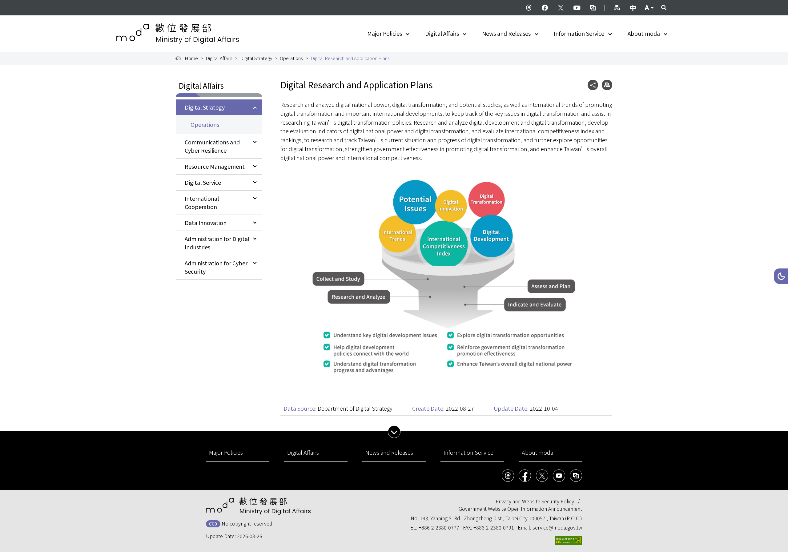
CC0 (213, 523)
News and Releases (506, 33)
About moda (644, 33)
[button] (781, 276)
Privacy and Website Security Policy (535, 501)
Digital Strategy (256, 58)
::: (121, 3)
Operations (291, 58)
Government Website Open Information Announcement (520, 508)
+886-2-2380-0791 (493, 527)
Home (191, 58)
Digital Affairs (442, 33)
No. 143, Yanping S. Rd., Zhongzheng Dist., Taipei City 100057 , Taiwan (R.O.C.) (496, 518)
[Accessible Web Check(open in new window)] (568, 540)
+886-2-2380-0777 (439, 527)
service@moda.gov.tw (557, 527)
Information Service (579, 33)
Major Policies (384, 33)
